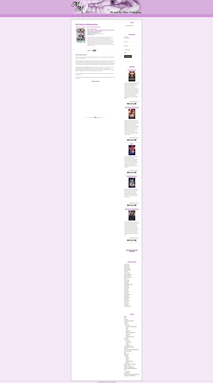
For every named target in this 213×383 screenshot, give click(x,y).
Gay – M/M (126, 339)
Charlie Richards (93, 28)
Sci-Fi (125, 369)
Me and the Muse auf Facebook (132, 250)
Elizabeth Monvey (128, 277)
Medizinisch (126, 354)
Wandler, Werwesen (98, 31)
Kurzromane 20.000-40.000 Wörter (131, 349)
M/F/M (127, 358)
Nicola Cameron (127, 294)
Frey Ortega (126, 280)
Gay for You (128, 341)
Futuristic (128, 371)
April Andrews (127, 267)
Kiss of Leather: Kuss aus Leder (132, 107)
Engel (127, 328)
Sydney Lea (126, 303)
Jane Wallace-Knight (128, 284)
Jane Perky (126, 282)
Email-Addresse (127, 37)
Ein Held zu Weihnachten (93, 26)
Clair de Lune (126, 272)
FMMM (127, 356)
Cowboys (126, 322)
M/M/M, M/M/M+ (129, 361)
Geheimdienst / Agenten (129, 346)
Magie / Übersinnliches (130, 332)
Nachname (126, 45)
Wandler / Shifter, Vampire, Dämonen (131, 374)
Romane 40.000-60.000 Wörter (130, 368)
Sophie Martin (127, 300)
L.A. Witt (126, 290)
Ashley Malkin (127, 268)
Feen (127, 329)
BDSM (125, 316)
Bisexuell (126, 319)
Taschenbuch (127, 372)
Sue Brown (126, 301)
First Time (126, 338)
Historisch (126, 348)
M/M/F (127, 359)
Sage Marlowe (127, 297)
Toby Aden (126, 304)
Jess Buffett (126, 285)
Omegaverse (128, 345)
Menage (125, 355)
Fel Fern (125, 278)
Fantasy (125, 323)
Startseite (78, 26)
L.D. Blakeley (126, 291)
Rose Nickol (126, 295)
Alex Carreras (127, 265)
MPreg (127, 343)
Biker (125, 317)
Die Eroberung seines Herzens (132, 209)
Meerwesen (128, 333)
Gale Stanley (126, 281)
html (125, 52)
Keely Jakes (126, 288)
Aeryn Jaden (126, 264)
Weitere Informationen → (134, 101)
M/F (125, 352)
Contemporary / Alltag (128, 320)
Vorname (125, 41)
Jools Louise (126, 287)
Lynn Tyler (126, 293)
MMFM (127, 362)
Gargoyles (128, 330)
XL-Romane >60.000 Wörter (130, 375)
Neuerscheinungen (95, 32)
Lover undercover (132, 69)
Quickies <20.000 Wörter (129, 367)
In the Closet (128, 342)
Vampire (127, 335)
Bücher (84, 26)
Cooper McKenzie (128, 274)
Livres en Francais (128, 351)
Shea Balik (126, 298)
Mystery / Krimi (127, 365)
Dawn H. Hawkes (127, 275)
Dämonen (128, 325)
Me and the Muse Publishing (106, 7)
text (125, 53)
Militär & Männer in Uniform (130, 364)
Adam (131, 143)
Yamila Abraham (127, 306)
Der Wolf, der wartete (132, 176)
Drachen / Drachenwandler (131, 326)
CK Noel (125, 271)
